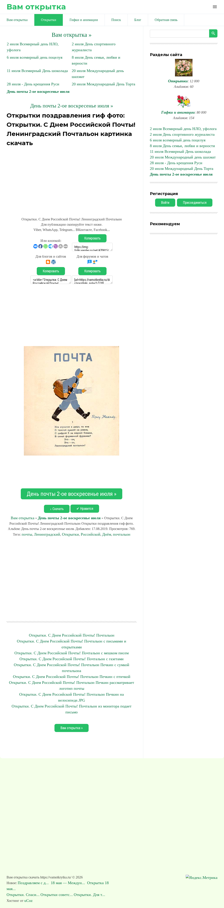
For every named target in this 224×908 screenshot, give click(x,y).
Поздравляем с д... (34, 883)
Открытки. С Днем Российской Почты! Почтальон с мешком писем (71, 653)
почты (27, 534)
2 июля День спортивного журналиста (182, 134)
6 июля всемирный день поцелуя (34, 57)
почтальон (121, 534)
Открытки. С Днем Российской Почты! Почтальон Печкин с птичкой (71, 676)
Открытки (70, 534)
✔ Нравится (84, 509)
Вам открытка (36, 6)
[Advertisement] (71, 179)
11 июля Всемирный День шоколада (37, 71)
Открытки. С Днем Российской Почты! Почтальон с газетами (71, 659)
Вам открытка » (72, 35)
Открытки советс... (56, 894)
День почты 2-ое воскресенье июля (38, 91)
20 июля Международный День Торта (103, 84)
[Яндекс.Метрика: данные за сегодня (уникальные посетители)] (201, 878)
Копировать (92, 238)
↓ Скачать (57, 509)
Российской (90, 534)
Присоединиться (194, 203)
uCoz (28, 900)
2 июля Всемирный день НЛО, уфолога (183, 129)
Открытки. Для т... (89, 894)
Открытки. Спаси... (23, 894)
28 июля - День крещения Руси (33, 84)
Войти (165, 203)
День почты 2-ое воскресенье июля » (71, 106)
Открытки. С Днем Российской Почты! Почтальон (71, 635)
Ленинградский (47, 534)
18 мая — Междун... (68, 883)
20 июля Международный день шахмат (183, 157)
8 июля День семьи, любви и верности (182, 146)
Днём (106, 534)
